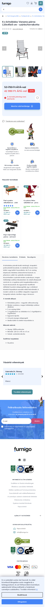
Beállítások (22, 595)
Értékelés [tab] (22, 257)
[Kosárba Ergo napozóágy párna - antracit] (17, 245)
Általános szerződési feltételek (22, 487)
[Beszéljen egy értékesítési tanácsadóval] (13, 121)
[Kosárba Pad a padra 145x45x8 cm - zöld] (17, 212)
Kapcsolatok (22, 507)
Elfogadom (22, 602)
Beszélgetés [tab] (31, 257)
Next (42, 376)
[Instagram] (24, 460)
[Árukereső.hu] (16, 132)
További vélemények (22, 392)
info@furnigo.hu (22, 532)
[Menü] (41, 3)
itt (37, 589)
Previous (2, 376)
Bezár (6, 119)
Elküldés (37, 421)
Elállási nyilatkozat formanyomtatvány (22, 490)
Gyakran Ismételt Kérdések (22, 503)
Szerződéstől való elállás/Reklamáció (22, 493)
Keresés (40, 9)
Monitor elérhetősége (20, 106)
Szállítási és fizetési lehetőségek (22, 483)
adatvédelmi (30, 426)
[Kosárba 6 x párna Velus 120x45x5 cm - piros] (37, 212)
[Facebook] (19, 460)
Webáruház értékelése (22, 500)
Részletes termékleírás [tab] (10, 257)
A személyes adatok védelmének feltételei (22, 497)
